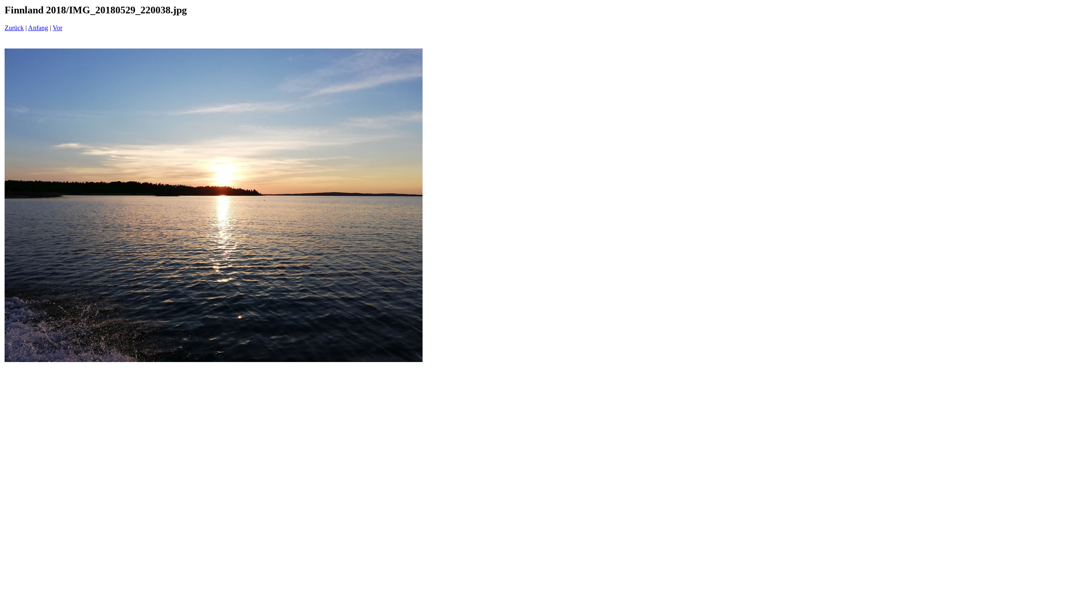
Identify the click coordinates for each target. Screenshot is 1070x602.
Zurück (14, 27)
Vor (57, 27)
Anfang (38, 27)
